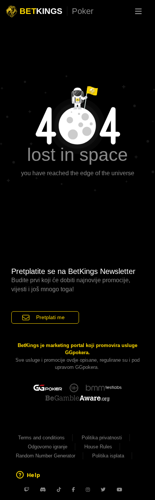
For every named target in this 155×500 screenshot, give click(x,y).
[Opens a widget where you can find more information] (28, 475)
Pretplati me (50, 317)
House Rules (98, 447)
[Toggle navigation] (138, 11)
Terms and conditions (41, 437)
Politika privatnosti (102, 437)
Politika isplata (108, 456)
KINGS (56, 11)
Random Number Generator (45, 456)
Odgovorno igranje (47, 447)
